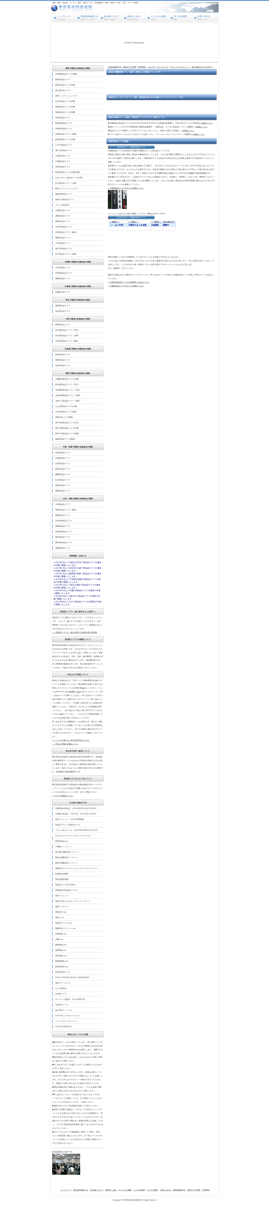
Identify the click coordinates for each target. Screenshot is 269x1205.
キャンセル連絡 (125, 1190)
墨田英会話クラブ (62, 238)
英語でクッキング (62, 983)
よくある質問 (139, 1190)
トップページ (65, 1190)
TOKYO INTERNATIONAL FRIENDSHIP (72, 977)
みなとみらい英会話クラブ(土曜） (69, 178)
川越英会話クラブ (62, 161)
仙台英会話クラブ (62, 311)
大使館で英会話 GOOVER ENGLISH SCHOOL (75, 814)
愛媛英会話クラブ (62, 474)
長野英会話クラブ (62, 360)
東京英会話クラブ (62, 972)
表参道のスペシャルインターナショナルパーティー (76, 868)
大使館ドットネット (63, 846)
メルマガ (151, 67)
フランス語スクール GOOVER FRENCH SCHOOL (76, 830)
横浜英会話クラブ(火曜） (65, 85)
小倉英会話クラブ (62, 504)
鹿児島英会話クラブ (63, 542)
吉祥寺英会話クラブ (63, 227)
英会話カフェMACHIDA (65, 885)
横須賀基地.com (61, 961)
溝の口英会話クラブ (63, 150)
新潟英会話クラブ (62, 354)
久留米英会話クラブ (63, 521)
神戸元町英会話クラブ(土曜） (67, 428)
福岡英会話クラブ (62, 515)
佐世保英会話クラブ (63, 531)
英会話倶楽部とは (80, 1190)
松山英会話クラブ (62, 480)
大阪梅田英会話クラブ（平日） (68, 390)
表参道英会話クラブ (63, 194)
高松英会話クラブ (62, 469)
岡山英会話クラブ (62, 452)
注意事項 (142, 67)
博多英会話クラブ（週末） (66, 510)
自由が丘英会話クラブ (64, 199)
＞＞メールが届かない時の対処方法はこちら (71, 740)
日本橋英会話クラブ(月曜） (66, 74)
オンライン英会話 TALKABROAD (70, 999)
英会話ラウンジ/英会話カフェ (67, 825)
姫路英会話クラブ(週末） (65, 439)
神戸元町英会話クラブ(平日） (67, 423)
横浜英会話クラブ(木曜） (65, 107)
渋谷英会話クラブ (62, 118)
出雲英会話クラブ (62, 463)
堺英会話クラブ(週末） (65, 417)
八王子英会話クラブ (63, 145)
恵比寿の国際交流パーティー (67, 852)
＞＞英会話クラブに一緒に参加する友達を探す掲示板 (74, 632)
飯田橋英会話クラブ (63, 123)
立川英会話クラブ (62, 243)
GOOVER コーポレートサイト (67, 1016)
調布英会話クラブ (62, 221)
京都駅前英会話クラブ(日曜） (67, 379)
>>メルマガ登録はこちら (62, 796)
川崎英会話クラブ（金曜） (66, 134)
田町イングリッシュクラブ (66, 96)
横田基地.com (60, 945)
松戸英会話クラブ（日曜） (66, 254)
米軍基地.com (60, 934)
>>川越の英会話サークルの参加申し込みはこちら (128, 282)
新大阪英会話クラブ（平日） (67, 384)
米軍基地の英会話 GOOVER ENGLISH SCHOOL (76, 808)
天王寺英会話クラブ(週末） (66, 412)
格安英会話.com (61, 841)
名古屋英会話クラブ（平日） (67, 330)
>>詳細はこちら (206, 123)
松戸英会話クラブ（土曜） (66, 183)
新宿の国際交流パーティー (66, 857)
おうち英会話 (60, 988)
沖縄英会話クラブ (62, 548)
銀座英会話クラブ (62, 79)
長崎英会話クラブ (62, 526)
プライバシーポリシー (179, 67)
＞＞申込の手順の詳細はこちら (65, 744)
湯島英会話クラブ (62, 216)
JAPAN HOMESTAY (63, 1026)
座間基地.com (60, 950)
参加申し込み (75, 692)
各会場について (96, 1190)
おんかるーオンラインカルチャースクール (73, 836)
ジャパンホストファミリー (66, 1021)
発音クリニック (61, 896)
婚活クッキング (61, 906)
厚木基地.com (60, 956)
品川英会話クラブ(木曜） (65, 101)
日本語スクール (61, 1005)
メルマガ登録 (152, 1190)
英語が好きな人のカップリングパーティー (73, 901)
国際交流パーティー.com (65, 928)
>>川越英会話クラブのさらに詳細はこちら (126, 188)
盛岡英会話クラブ (62, 306)
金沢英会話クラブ (62, 365)
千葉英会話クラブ (62, 156)
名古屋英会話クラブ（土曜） (67, 335)
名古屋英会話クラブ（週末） (67, 341)
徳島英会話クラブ (62, 491)
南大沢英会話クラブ (63, 248)
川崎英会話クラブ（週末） (66, 232)
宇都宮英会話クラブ (63, 273)
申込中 (83, 688)
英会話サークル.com (63, 923)
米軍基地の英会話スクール (66, 890)
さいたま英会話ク (62, 205)
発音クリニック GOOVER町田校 (69, 819)
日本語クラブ (60, 994)
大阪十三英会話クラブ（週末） (68, 401)
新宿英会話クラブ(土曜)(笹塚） (68, 172)
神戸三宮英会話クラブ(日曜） (67, 433)
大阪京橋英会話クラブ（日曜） (68, 395)
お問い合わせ (165, 1190)
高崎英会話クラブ (62, 278)
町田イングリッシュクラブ (66, 188)
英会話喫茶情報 (61, 879)
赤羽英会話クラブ (62, 167)
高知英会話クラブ (62, 485)
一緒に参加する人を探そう (201, 67)
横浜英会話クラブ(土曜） (65, 139)
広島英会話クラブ (62, 458)
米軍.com (59, 939)
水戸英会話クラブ (62, 267)
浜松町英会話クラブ (63, 128)
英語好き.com (60, 912)
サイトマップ (162, 67)
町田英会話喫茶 (61, 874)
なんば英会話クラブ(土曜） (66, 406)
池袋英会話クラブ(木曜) (65, 112)
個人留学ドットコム (63, 1010)
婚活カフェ (60, 917)
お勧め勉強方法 (114, 67)
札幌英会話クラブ (62, 292)
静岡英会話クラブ (62, 325)
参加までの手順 (129, 67)
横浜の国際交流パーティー (66, 863)
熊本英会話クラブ (62, 537)
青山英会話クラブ (62, 90)
